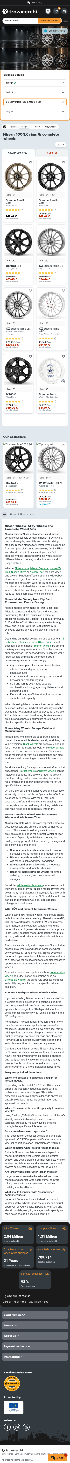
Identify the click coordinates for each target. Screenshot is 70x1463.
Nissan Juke (22, 568)
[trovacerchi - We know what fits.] (19, 10)
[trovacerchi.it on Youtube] (26, 1427)
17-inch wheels (28, 642)
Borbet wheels (28, 770)
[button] (35, 1315)
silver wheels (56, 747)
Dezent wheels (47, 770)
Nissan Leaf (37, 572)
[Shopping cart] (64, 11)
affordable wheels (15, 979)
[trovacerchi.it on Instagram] (16, 1427)
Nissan (13, 127)
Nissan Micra (18, 572)
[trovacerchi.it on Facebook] (7, 1427)
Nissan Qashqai (39, 568)
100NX (37, 127)
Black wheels (30, 744)
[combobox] (35, 82)
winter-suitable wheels (30, 885)
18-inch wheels (46, 642)
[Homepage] (4, 127)
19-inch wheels (42, 645)
